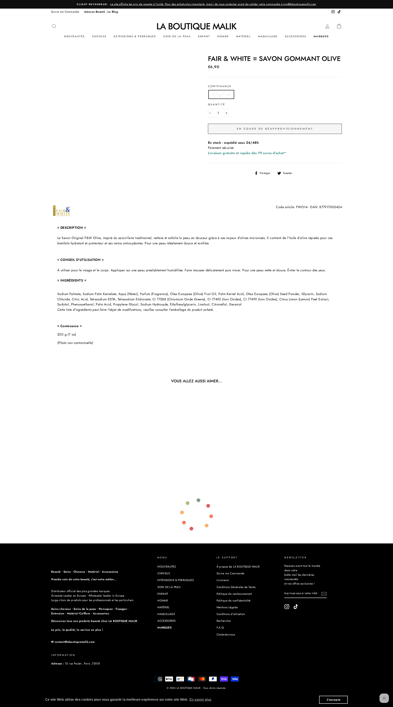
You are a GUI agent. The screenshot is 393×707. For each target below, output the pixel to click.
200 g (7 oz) (221, 94)
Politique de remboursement (234, 594)
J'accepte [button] (333, 699)
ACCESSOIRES (295, 36)
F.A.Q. (221, 627)
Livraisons (223, 580)
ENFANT (204, 36)
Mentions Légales (227, 607)
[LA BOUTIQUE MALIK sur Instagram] (286, 606)
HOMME (223, 36)
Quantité (216, 104)
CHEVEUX (99, 36)
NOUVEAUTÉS (74, 36)
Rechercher (224, 621)
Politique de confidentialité (234, 600)
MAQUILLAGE (268, 36)
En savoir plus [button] (200, 699)
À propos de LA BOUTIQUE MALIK (238, 566)
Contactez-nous (226, 634)
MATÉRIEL (243, 36)
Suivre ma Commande (65, 12)
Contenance (220, 86)
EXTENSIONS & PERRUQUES (135, 36)
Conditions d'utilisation (231, 614)
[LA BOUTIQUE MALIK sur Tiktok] (295, 606)
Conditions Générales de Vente (236, 587)
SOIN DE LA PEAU (177, 36)
